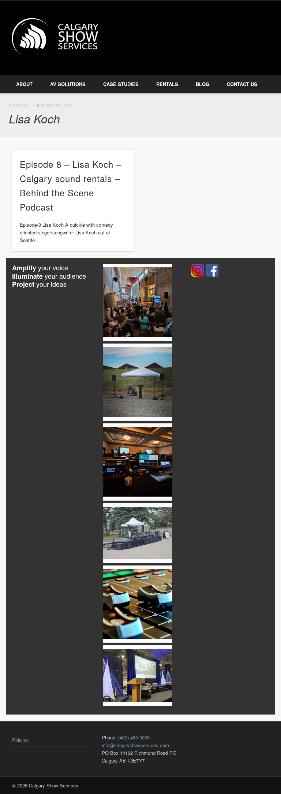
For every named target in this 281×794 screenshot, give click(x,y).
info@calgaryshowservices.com (135, 745)
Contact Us (242, 84)
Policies (20, 740)
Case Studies (121, 84)
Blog (202, 84)
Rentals (167, 84)
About (24, 84)
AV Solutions (68, 84)
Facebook (235, 29)
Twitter (250, 29)
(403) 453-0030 (134, 737)
